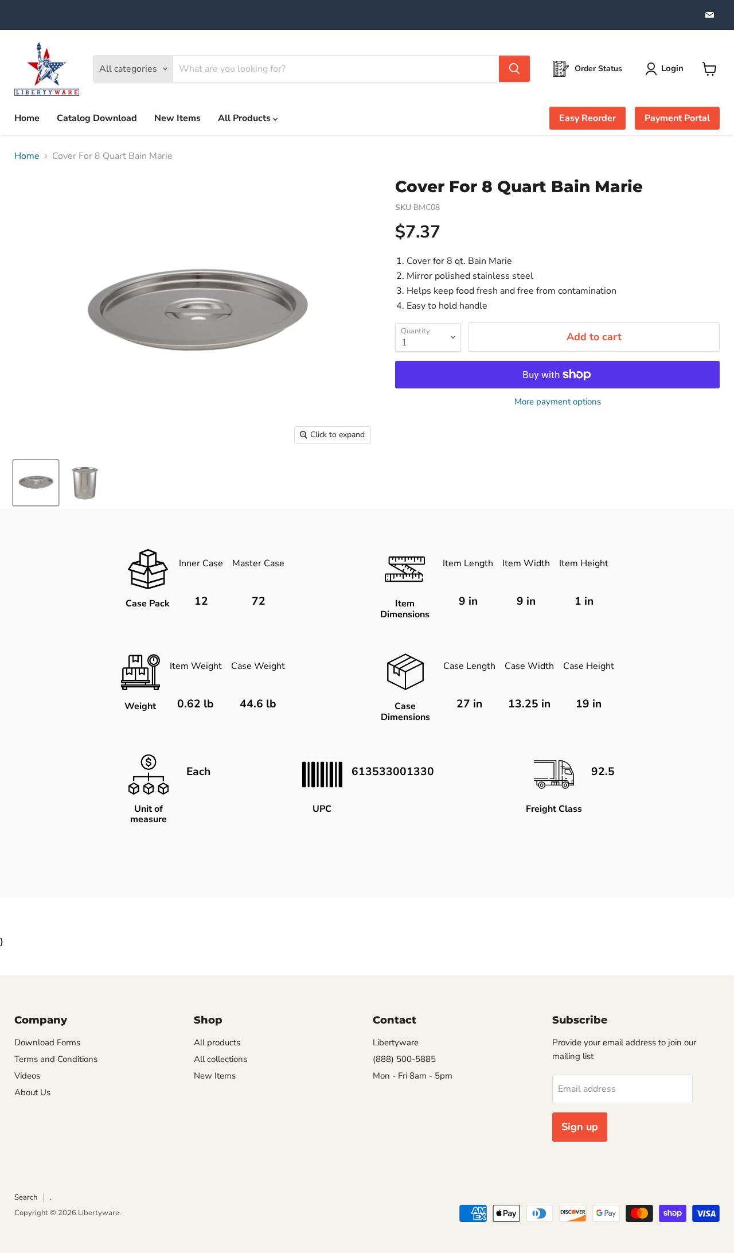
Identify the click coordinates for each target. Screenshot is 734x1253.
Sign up (579, 1127)
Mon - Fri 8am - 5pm (412, 1075)
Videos (27, 1075)
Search (25, 1197)
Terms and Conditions (55, 1059)
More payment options (557, 402)
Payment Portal (677, 118)
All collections (220, 1059)
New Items (177, 118)
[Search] (514, 69)
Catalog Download (97, 118)
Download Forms (47, 1042)
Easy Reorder (587, 118)
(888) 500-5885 (404, 1059)
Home (27, 118)
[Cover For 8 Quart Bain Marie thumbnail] (35, 482)
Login (672, 68)
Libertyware (396, 1042)
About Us (32, 1092)
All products (217, 1042)
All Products (245, 118)
